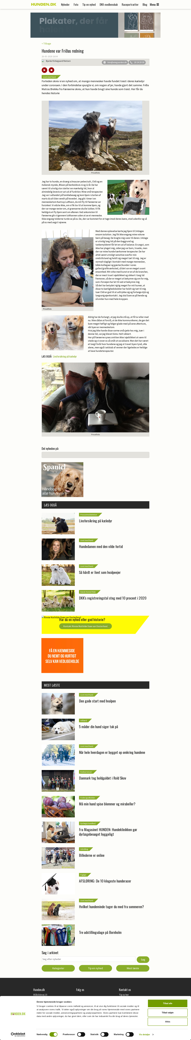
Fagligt (83, 875)
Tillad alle (167, 1003)
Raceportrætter (130, 4)
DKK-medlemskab (109, 4)
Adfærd (83, 720)
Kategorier (58, 968)
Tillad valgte (168, 1012)
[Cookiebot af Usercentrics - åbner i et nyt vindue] (18, 1034)
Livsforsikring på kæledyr (65, 356)
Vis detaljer (144, 1034)
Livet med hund (49, 77)
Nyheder (65, 4)
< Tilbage (46, 43)
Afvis (167, 1021)
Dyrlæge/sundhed (88, 823)
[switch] (81, 1034)
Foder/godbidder (87, 797)
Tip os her (124, 994)
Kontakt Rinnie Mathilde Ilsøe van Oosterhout (85, 626)
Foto (76, 4)
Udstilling (84, 849)
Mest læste (133, 968)
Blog (145, 4)
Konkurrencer (86, 772)
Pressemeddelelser (88, 514)
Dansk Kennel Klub (88, 592)
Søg (143, 959)
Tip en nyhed (89, 4)
